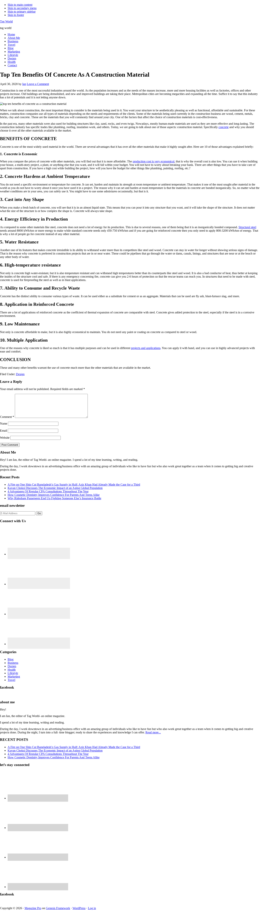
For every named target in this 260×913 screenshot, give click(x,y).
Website (5, 437)
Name (3, 423)
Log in (92, 908)
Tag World (6, 21)
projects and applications (145, 348)
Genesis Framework (58, 908)
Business (13, 662)
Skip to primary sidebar (22, 11)
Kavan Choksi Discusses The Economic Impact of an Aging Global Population (55, 488)
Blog (11, 659)
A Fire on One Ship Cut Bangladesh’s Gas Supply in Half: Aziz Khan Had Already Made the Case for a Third (74, 484)
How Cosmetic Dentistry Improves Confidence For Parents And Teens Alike (54, 494)
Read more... (153, 732)
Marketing (14, 676)
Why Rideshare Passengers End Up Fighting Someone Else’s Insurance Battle (54, 498)
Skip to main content (20, 4)
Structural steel (247, 227)
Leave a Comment (38, 84)
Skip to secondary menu (22, 8)
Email (3, 430)
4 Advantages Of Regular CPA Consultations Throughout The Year (48, 491)
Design (20, 374)
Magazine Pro (33, 908)
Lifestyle (13, 673)
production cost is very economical (153, 161)
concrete (224, 127)
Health (12, 669)
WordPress (79, 908)
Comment (7, 416)
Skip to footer (16, 15)
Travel (11, 680)
